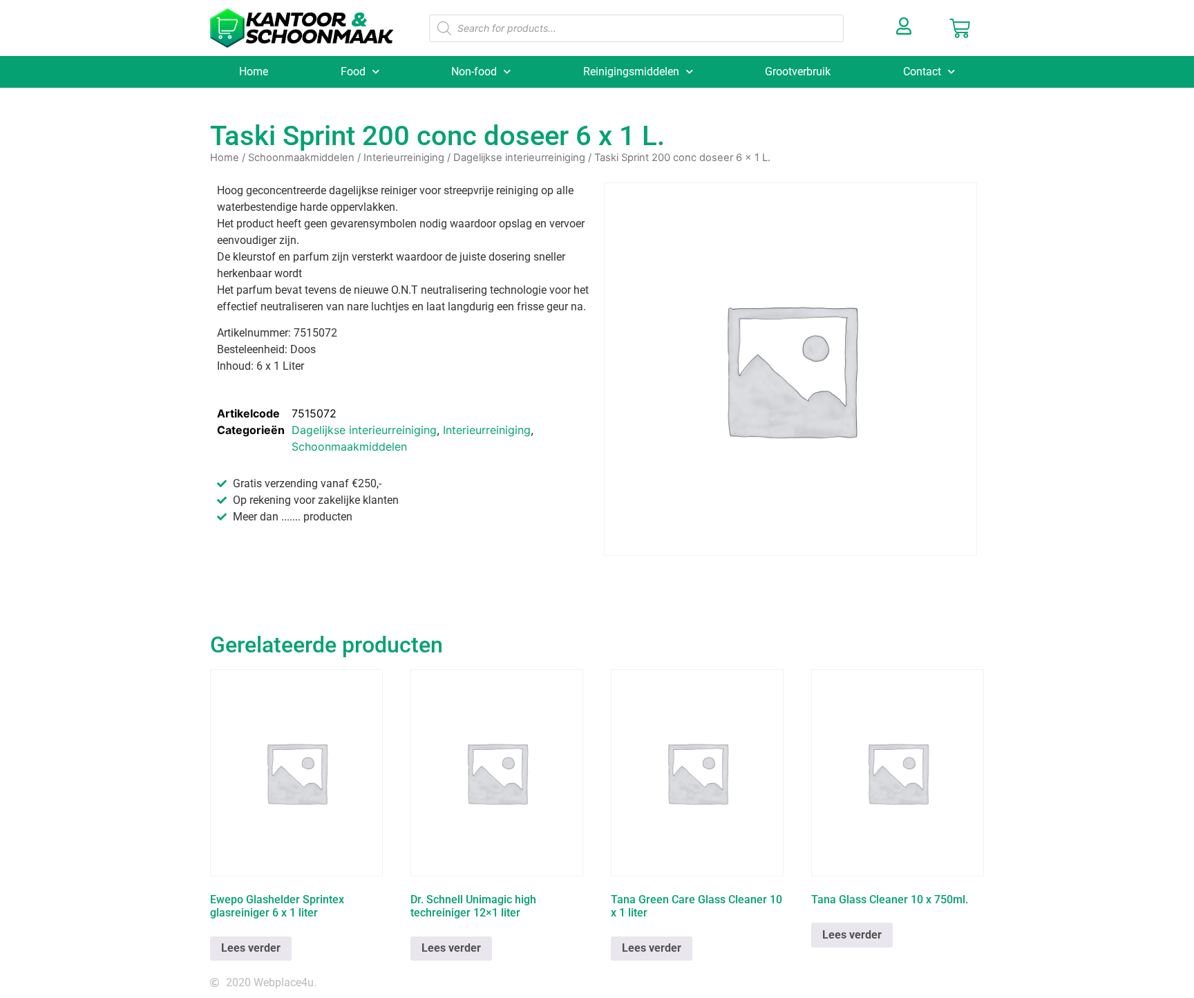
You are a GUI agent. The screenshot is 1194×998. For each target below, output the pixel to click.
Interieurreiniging (403, 157)
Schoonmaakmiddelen (301, 157)
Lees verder (251, 947)
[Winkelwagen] (959, 28)
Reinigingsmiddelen (631, 71)
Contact (922, 71)
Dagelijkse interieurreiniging (519, 157)
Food (353, 71)
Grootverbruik (798, 71)
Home (253, 71)
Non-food (474, 71)
